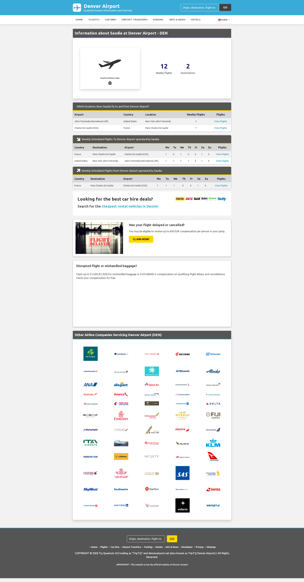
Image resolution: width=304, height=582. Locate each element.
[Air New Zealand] (121, 371)
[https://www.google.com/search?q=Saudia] (110, 82)
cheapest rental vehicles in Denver (130, 206)
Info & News (177, 19)
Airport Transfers (134, 19)
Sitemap (211, 547)
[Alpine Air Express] (152, 384)
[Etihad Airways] (182, 415)
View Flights (220, 121)
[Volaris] (182, 505)
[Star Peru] (152, 489)
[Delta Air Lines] (213, 403)
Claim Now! (141, 239)
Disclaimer (187, 547)
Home (79, 19)
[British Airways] (152, 394)
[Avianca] (121, 393)
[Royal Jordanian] (152, 473)
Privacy (200, 547)
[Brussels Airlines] (182, 394)
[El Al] (90, 415)
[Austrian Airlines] (90, 394)
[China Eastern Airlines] (121, 403)
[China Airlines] (90, 403)
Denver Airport (108, 7)
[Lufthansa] (121, 456)
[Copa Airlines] (182, 403)
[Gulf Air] (152, 429)
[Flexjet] (121, 429)
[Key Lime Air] (182, 442)
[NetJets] (152, 456)
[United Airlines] (121, 505)
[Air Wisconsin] (182, 371)
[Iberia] (182, 429)
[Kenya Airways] (152, 442)
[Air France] (90, 371)
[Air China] (182, 353)
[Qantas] (213, 456)
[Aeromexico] (121, 353)
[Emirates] (121, 415)
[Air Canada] (152, 353)
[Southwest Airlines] (121, 489)
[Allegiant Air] (121, 384)
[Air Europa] (213, 353)
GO (225, 7)
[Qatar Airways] (90, 472)
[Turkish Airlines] (90, 505)
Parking (158, 19)
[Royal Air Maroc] (121, 472)
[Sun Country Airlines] (182, 489)
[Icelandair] (213, 429)
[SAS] (182, 472)
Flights (94, 19)
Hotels (195, 19)
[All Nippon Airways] (90, 384)
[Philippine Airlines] (182, 456)
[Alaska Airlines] (213, 371)
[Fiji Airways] (213, 415)
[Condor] (152, 403)
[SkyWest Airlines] (90, 489)
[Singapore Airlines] (213, 472)
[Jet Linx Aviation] (121, 442)
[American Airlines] (182, 384)
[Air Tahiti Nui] (152, 371)
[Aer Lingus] (90, 353)
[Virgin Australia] (152, 505)
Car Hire (110, 19)
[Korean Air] (90, 456)
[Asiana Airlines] (213, 384)
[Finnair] (90, 429)
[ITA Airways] (90, 442)
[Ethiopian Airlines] (152, 415)
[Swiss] (213, 489)
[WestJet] (213, 505)
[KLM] (213, 442)
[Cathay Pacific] (213, 394)
